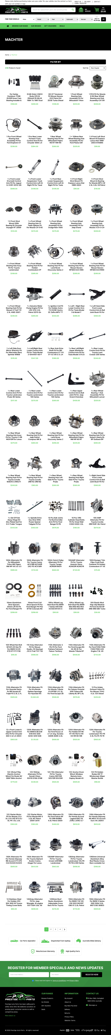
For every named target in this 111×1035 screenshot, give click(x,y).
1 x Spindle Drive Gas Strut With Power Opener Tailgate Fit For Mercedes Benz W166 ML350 (35, 523)
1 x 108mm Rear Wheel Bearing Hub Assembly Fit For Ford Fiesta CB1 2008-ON (76, 140)
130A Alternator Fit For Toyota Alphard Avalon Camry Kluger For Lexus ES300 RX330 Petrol (35, 862)
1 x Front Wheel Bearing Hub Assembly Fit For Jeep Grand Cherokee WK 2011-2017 (76, 226)
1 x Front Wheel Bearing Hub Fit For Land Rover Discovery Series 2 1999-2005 (55, 267)
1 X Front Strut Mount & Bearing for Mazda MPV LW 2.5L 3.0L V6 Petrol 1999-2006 (97, 183)
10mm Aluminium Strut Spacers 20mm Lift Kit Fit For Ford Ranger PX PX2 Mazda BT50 (14, 606)
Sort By (85, 68)
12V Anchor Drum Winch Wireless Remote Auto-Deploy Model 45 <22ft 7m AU (76, 776)
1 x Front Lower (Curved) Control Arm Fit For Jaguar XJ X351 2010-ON (13, 182)
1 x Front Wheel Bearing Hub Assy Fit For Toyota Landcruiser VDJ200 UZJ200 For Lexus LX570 (13, 268)
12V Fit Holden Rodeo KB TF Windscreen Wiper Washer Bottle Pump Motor (97, 776)
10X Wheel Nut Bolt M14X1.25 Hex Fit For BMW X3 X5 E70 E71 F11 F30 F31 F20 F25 (14, 649)
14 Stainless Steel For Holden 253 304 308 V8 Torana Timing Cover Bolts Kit (14, 903)
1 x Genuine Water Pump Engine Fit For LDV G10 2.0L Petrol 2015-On (34, 309)
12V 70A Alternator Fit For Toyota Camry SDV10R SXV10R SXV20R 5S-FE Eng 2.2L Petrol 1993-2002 (55, 777)
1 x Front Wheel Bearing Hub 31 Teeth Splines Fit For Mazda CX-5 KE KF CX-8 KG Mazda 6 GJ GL (35, 226)
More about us (10, 1016)
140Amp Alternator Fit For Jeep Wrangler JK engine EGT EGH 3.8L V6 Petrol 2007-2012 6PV (35, 904)
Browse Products (47, 998)
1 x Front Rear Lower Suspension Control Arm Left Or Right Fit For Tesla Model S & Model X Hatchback (55, 184)
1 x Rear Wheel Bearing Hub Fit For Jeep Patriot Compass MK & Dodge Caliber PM (35, 437)
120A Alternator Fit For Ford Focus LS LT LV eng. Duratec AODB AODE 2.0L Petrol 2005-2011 (55, 734)
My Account (69, 998)
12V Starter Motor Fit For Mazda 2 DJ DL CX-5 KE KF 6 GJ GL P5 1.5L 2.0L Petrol (14, 818)
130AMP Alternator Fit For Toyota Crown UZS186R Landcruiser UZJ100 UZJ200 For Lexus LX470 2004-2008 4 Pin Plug (55, 864)
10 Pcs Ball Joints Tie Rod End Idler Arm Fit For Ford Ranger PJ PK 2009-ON (55, 522)
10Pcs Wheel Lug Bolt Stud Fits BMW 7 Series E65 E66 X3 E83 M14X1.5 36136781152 (55, 606)
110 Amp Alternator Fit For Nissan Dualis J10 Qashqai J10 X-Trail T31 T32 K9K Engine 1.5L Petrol (35, 650)
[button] (100, 10)
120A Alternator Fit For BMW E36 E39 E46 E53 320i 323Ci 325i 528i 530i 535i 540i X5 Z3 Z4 (35, 735)
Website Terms (70, 1020)
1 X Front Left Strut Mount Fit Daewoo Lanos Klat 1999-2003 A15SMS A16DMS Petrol (97, 140)
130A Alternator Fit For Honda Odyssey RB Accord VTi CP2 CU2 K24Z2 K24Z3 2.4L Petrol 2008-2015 (14, 862)
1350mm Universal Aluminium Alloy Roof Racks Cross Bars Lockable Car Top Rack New (97, 861)
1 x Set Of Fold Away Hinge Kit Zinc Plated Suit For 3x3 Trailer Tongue (14, 521)
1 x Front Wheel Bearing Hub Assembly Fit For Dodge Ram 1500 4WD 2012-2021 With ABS (55, 226)
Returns (67, 1013)
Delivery (87, 2)
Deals (62, 26)
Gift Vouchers (50, 26)
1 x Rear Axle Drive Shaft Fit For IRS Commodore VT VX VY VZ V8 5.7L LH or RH (55, 352)
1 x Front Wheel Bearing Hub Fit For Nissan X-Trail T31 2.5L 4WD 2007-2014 (14, 310)
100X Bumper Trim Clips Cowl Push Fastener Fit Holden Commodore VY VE (97, 563)
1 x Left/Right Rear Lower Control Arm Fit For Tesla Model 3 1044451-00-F (35, 351)
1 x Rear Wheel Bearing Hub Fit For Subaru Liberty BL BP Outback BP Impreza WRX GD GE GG (97, 438)
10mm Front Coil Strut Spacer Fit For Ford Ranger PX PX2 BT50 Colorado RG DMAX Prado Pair (34, 606)
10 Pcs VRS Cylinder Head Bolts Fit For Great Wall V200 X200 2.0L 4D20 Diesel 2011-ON (76, 523)
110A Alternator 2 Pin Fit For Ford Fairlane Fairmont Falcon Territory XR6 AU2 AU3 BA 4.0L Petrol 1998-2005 (55, 651)
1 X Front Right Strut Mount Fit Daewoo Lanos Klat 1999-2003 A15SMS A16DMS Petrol (76, 184)
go (103, 19)
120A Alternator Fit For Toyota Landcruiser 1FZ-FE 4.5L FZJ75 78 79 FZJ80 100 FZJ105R (97, 735)
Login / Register (80, 3)
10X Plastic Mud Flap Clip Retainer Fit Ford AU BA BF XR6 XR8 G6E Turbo (97, 605)
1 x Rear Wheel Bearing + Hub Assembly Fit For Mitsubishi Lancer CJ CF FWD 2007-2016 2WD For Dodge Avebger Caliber (97, 398)
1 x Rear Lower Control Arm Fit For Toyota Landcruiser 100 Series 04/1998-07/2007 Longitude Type (55, 396)
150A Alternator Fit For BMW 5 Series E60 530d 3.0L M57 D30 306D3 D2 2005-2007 (97, 903)
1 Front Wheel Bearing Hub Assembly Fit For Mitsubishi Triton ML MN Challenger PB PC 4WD (76, 99)
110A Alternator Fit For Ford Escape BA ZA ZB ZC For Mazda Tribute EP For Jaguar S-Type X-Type (76, 650)
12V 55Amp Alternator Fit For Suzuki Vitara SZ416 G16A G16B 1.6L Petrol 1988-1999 (34, 777)
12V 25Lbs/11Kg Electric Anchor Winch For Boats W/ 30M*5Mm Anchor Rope (14, 776)
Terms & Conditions (59, 980)
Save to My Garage (97, 19)
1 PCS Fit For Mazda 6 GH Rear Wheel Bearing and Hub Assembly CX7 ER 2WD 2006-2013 (97, 98)
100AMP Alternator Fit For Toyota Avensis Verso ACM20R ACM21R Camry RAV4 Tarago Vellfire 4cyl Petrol (76, 566)
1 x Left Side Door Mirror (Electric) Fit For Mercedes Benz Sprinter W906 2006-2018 (14, 352)
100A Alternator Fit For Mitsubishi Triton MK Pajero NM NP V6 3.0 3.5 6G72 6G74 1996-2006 (14, 565)
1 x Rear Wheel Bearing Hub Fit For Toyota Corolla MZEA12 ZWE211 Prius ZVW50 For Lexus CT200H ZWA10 (14, 481)
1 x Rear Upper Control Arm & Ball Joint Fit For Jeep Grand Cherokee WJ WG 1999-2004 (76, 395)
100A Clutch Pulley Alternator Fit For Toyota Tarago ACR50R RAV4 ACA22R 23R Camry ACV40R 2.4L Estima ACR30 (55, 566)
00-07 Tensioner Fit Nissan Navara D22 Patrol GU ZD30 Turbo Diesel (55, 97)
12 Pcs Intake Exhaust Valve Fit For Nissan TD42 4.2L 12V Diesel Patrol (97, 691)
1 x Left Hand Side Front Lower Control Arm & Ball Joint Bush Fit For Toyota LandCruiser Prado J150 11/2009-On (97, 312)
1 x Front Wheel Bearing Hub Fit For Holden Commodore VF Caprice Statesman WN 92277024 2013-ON (35, 269)
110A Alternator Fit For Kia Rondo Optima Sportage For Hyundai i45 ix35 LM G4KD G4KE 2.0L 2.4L (34, 692)
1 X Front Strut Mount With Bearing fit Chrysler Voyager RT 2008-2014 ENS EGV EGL (14, 225)
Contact (97, 2)
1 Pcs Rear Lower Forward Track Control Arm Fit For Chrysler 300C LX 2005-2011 (35, 140)
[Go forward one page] (65, 929)
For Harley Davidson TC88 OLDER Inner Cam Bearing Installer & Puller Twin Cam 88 (14, 98)
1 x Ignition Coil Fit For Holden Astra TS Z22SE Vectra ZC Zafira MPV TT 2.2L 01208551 (55, 310)
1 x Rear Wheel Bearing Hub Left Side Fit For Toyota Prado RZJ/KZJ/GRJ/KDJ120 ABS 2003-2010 (55, 480)
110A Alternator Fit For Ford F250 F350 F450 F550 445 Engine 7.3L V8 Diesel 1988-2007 (97, 649)
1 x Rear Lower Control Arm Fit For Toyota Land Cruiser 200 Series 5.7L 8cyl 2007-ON (97, 352)
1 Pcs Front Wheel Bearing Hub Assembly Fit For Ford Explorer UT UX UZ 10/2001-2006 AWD (14, 141)
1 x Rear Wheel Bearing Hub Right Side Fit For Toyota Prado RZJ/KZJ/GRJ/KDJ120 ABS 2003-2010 (76, 480)
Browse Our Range (20, 26)
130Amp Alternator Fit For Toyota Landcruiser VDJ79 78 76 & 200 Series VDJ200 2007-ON (76, 861)
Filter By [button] (55, 62)
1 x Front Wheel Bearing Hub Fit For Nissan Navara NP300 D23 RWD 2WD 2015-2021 (97, 267)
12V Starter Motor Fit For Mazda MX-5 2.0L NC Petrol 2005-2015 (35, 817)
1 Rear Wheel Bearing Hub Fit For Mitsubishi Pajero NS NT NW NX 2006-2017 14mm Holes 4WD (55, 141)
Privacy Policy (74, 980)
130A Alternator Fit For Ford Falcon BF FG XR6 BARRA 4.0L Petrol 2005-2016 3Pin (55, 818)
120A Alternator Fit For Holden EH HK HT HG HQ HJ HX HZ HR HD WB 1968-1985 (76, 734)
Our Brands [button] (36, 26)
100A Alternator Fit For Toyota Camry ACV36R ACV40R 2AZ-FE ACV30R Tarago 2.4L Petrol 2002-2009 (35, 565)
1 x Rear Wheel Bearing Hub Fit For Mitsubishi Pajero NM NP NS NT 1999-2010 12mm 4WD (76, 438)
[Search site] (73, 9)
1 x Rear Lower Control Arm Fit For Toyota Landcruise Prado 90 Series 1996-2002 (14, 395)
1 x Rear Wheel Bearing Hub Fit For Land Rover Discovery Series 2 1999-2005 (55, 437)
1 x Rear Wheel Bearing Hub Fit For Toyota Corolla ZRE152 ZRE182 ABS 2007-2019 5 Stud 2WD (35, 480)
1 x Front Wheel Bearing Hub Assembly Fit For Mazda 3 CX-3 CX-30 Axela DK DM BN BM (97, 226)
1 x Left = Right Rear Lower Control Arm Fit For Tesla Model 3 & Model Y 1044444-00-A (76, 310)
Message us (93, 1005)
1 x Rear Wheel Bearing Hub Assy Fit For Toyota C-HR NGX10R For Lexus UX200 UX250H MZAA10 (14, 438)
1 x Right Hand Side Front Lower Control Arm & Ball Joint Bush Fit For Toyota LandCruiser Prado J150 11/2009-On (97, 481)
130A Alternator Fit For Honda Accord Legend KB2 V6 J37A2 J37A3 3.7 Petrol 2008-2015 (76, 818)
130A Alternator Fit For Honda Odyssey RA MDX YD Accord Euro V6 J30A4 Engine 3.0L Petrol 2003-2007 (97, 819)
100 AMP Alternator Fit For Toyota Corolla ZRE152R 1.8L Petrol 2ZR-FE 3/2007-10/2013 (97, 523)
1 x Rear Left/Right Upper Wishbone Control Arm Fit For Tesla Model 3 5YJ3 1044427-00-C (76, 352)
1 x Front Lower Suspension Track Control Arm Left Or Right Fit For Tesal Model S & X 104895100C (35, 184)
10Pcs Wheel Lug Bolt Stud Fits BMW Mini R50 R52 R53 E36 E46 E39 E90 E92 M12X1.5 (76, 606)
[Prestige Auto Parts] (16, 10)
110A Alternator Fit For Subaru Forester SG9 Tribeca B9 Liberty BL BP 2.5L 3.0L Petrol (76, 691)
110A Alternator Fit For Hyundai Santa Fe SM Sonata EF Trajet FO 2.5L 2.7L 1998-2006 (14, 691)
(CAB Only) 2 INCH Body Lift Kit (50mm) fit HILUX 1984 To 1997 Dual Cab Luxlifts (34, 98)
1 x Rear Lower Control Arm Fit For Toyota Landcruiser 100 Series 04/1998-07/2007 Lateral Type (35, 396)
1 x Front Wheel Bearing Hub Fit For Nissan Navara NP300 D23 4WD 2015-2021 (76, 267)
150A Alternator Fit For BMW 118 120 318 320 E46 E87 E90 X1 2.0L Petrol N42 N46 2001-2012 (76, 904)
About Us (77, 2)
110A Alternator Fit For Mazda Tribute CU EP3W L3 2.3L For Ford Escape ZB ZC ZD (56, 691)
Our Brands (45, 1002)
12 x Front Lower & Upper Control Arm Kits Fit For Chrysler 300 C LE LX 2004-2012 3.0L (14, 734)
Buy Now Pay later (71, 1006)
